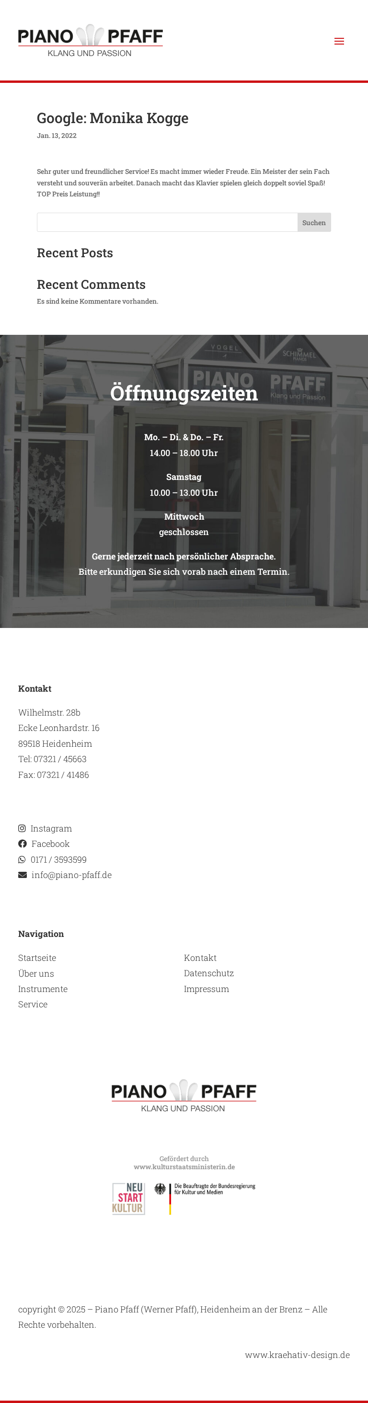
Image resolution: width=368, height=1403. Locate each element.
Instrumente (43, 988)
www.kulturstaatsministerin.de (184, 1166)
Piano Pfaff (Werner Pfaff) (146, 1309)
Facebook (51, 843)
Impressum (206, 988)
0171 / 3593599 (59, 859)
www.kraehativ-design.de (297, 1354)
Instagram (51, 828)
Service (32, 1004)
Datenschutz (209, 973)
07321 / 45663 (60, 758)
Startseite (37, 957)
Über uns (36, 973)
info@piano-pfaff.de (72, 874)
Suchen (314, 222)
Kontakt (200, 957)
